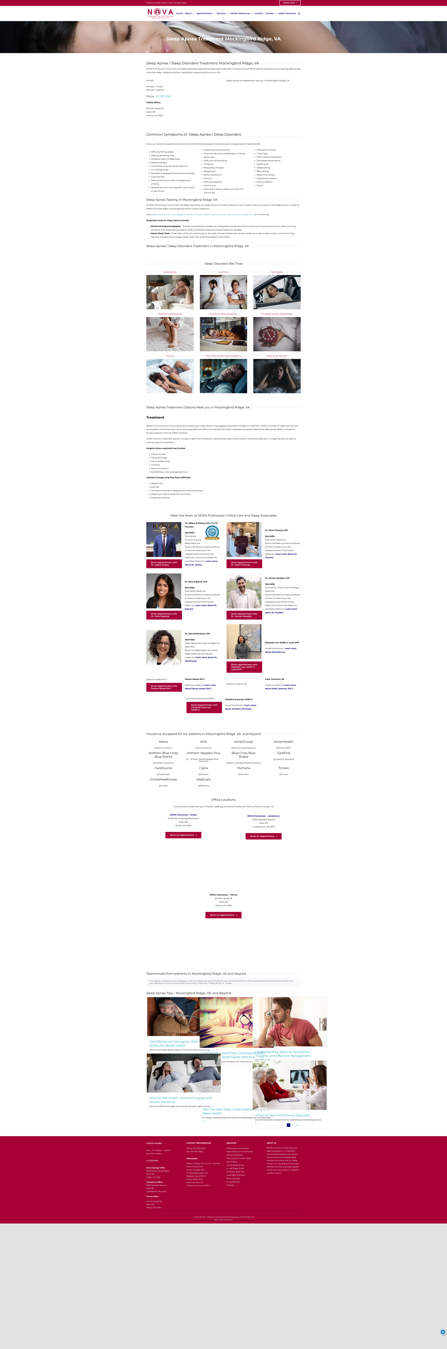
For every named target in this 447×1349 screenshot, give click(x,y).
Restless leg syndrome (170, 314)
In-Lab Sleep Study (235, 1166)
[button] (299, 13)
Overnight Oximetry (236, 1173)
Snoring (170, 356)
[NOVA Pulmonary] (160, 8)
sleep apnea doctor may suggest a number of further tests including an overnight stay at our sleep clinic (202, 214)
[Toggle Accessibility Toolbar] (443, 1332)
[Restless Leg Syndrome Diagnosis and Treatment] (170, 318)
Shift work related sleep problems (223, 356)
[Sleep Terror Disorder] (277, 360)
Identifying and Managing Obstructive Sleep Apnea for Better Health (183, 1041)
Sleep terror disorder (277, 356)
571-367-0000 (164, 96)
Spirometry (232, 1159)
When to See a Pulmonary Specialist (283, 1113)
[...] (203, 1119)
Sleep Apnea (170, 272)
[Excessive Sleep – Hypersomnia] (223, 318)
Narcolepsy (277, 272)
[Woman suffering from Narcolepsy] (277, 276)
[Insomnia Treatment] (223, 276)
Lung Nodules (233, 1179)
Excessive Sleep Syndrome (223, 314)
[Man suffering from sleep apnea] (170, 276)
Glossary (230, 1183)
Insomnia (223, 272)
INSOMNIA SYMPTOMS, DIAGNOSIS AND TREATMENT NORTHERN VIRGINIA (233, 1053)
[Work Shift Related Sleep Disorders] (223, 360)
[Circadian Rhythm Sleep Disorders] (277, 318)
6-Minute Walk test (235, 1169)
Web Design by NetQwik (223, 1217)
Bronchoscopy (233, 1176)
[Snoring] (170, 360)
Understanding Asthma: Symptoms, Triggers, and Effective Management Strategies (283, 1053)
